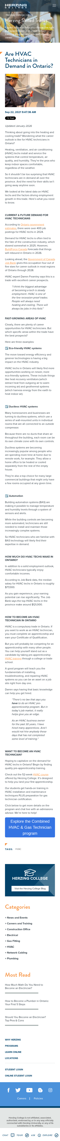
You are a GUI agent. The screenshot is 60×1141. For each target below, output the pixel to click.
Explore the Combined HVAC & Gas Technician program (30, 827)
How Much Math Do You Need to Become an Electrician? (24, 986)
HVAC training (13, 658)
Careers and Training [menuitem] (19, 923)
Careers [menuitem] (21, 1098)
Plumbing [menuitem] (12, 958)
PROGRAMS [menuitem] (11, 1046)
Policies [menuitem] (38, 1098)
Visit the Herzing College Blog (30, 888)
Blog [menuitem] (30, 15)
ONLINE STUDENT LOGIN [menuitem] (18, 1075)
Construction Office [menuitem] (18, 929)
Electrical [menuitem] (12, 935)
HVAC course (40, 774)
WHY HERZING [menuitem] (13, 1039)
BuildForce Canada (16, 249)
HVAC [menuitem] (10, 947)
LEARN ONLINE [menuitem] (13, 1052)
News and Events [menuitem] (17, 917)
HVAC (18, 849)
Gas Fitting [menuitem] (13, 941)
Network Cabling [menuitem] (17, 952)
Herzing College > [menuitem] (16, 15)
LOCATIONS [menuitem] (11, 1058)
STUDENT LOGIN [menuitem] (14, 1069)
